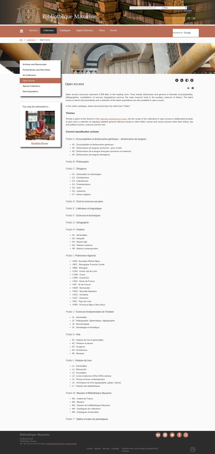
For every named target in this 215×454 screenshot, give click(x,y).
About (102, 30)
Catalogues (65, 30)
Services (33, 30)
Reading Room (39, 143)
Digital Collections (84, 30)
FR (189, 18)
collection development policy (113, 119)
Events (113, 30)
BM (21, 40)
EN (194, 18)
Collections (48, 30)
